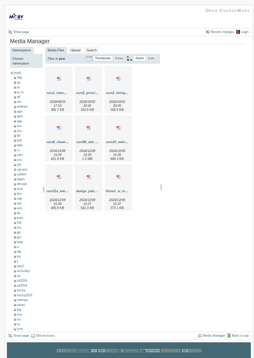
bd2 (19, 140)
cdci (20, 155)
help (20, 242)
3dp (19, 77)
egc (19, 203)
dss (19, 193)
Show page (21, 32)
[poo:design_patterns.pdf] (88, 177)
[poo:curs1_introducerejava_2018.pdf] (58, 78)
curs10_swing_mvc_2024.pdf (128, 142)
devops (22, 184)
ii (17, 261)
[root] (17, 73)
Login (245, 32)
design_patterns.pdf (91, 191)
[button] (103, 58)
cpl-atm (22, 169)
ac (18, 87)
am (19, 102)
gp (18, 232)
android (22, 106)
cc (18, 150)
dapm (21, 179)
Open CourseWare (228, 10)
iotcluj (21, 290)
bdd (19, 145)
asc (19, 126)
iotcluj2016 (24, 295)
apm (20, 116)
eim (19, 208)
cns (19, 160)
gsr (19, 237)
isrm (20, 329)
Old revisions (45, 335)
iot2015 (22, 280)
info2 (20, 266)
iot (18, 276)
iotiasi (21, 305)
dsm (20, 189)
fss (19, 227)
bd (18, 135)
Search (92, 50)
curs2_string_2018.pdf (123, 93)
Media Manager (214, 335)
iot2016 (22, 285)
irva (19, 314)
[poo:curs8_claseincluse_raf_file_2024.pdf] (58, 128)
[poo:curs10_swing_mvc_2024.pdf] (118, 128)
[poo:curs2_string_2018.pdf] (118, 78)
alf (18, 97)
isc (19, 319)
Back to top (240, 335)
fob (19, 222)
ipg (19, 309)
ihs (19, 256)
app (19, 121)
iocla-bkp (23, 271)
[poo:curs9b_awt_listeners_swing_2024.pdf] (88, 128)
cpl (19, 164)
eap (19, 198)
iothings (22, 300)
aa (18, 82)
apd (19, 111)
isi (18, 324)
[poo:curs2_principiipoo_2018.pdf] (88, 78)
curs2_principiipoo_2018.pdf (98, 93)
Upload (75, 50)
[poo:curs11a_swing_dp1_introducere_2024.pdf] (58, 177)
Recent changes (222, 32)
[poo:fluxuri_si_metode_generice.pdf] (118, 177)
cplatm (22, 174)
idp (19, 251)
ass (19, 131)
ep (18, 213)
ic (18, 247)
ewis (20, 218)
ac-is (20, 92)
